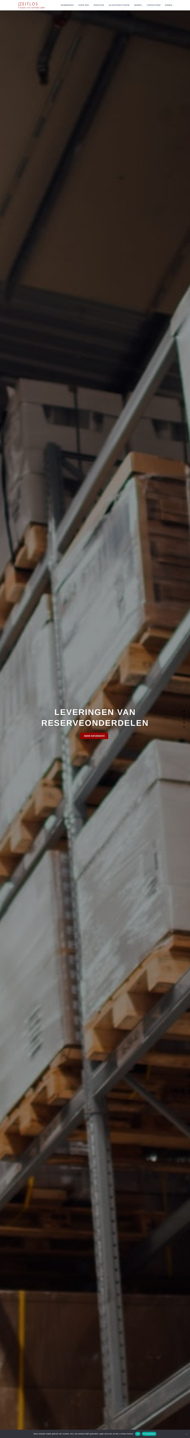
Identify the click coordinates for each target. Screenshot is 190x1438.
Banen (168, 5)
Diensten (99, 5)
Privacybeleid (149, 1434)
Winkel (138, 5)
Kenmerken (67, 5)
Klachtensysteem (119, 5)
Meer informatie (94, 731)
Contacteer (154, 5)
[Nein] (186, 1433)
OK (137, 1434)
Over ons (83, 5)
